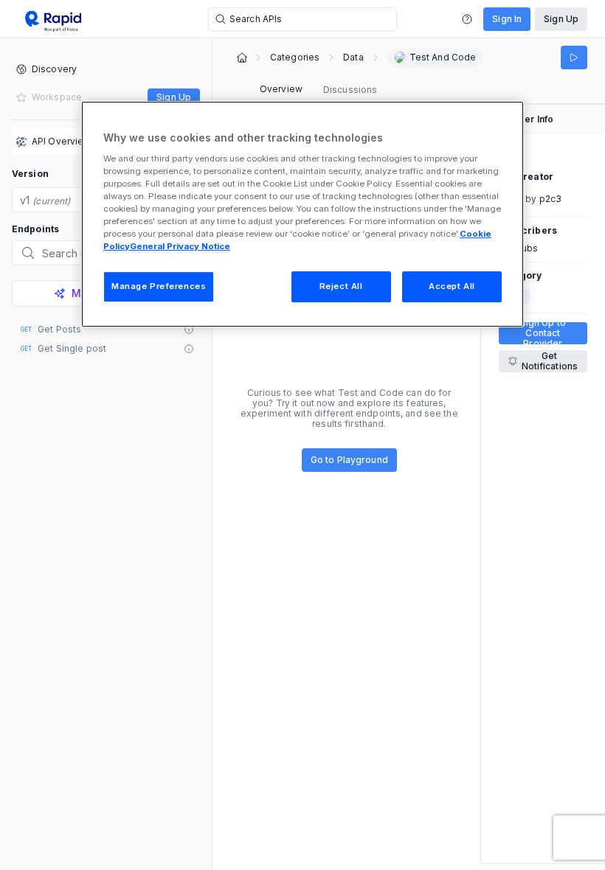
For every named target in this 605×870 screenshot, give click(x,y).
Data (353, 57)
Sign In (507, 18)
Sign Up (561, 18)
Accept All (452, 286)
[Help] (467, 19)
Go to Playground (349, 459)
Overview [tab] (281, 88)
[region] (302, 214)
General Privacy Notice (180, 246)
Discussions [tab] (350, 89)
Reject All (341, 286)
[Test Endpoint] (574, 57)
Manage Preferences (158, 286)
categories (294, 57)
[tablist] (318, 90)
